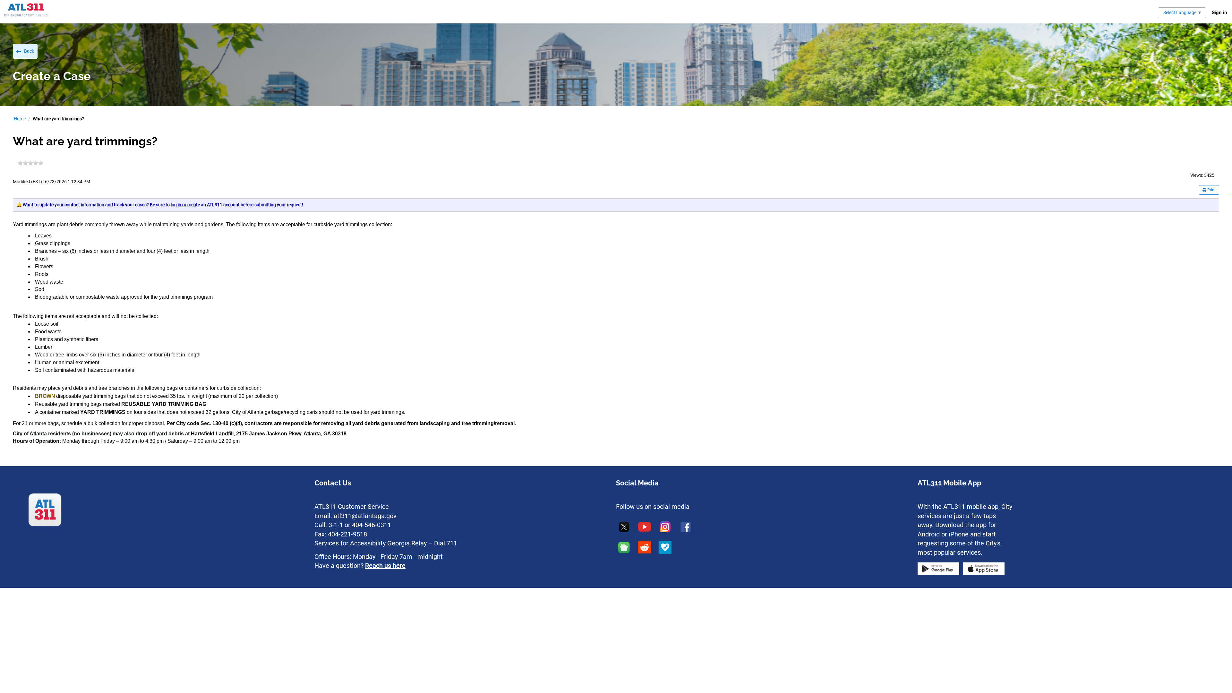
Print (1211, 190)
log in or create (185, 204)
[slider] (30, 163)
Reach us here (385, 565)
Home (20, 118)
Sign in (1219, 12)
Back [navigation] (29, 51)
